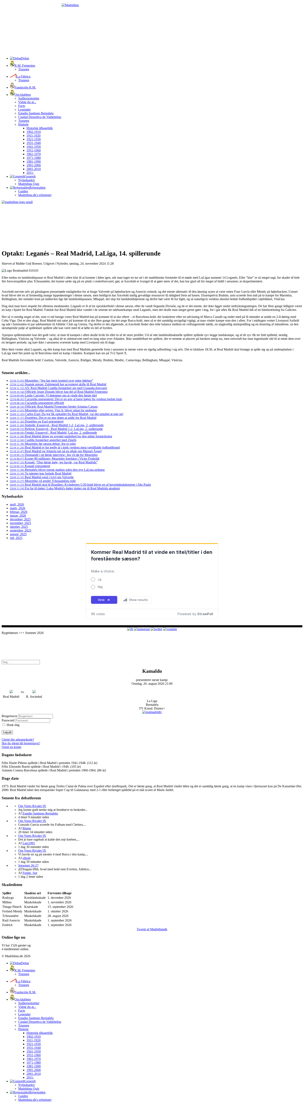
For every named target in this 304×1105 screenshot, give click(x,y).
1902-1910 (33, 132)
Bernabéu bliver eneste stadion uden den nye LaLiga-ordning (57, 469)
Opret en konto (11, 747)
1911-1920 (33, 135)
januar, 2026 (18, 515)
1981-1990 (33, 161)
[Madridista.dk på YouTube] (170, 629)
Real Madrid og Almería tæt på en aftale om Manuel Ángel (56, 451)
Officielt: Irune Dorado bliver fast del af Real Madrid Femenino (59, 391)
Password (8, 720)
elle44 (26, 858)
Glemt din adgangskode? (18, 739)
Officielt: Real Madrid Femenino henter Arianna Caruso (54, 406)
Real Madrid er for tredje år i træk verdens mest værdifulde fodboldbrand (65, 447)
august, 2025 (18, 534)
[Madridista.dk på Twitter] (156, 629)
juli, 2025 (16, 538)
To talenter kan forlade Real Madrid (40, 473)
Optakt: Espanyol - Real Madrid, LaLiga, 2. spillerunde (53, 432)
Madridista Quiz (28, 184)
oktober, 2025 (19, 526)
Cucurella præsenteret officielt (37, 403)
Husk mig (13, 725)
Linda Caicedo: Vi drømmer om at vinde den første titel (53, 395)
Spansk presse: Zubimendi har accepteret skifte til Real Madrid (58, 384)
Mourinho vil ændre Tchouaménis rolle (43, 481)
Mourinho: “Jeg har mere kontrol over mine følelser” (51, 380)
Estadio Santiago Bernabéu (36, 113)
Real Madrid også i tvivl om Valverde (42, 477)
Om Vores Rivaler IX (32, 806)
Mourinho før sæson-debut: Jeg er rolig (43, 443)
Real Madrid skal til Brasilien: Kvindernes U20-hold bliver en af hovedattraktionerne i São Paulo (80, 484)
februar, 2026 (18, 512)
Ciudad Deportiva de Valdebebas (39, 117)
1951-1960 (33, 150)
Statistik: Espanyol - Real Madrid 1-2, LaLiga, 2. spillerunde (57, 425)
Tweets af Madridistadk (152, 929)
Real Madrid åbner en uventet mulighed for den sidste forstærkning (61, 436)
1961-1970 (33, 154)
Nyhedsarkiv (26, 180)
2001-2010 (33, 169)
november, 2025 (20, 523)
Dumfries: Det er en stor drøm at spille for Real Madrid (53, 417)
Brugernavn (9, 716)
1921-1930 (33, 139)
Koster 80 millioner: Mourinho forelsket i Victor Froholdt (54, 458)
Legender (24, 109)
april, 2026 (17, 504)
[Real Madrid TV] (152, 712)
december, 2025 (20, 519)
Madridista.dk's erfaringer (34, 195)
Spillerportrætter (28, 98)
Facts (21, 106)
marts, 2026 (17, 508)
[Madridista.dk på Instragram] (142, 629)
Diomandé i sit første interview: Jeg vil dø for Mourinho (54, 455)
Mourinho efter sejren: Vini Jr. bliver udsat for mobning (53, 410)
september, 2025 (20, 530)
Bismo (27, 828)
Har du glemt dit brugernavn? (21, 743)
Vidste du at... (27, 102)
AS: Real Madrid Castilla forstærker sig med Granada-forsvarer (58, 388)
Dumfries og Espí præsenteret (36, 421)
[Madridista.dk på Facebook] (130, 629)
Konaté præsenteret (30, 466)
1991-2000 (33, 165)
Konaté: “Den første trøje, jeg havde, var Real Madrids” (54, 462)
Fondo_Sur (30, 873)
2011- (30, 172)
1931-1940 (33, 143)
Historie (23, 124)
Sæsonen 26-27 (28, 865)
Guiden (23, 191)
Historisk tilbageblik (39, 128)
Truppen (23, 69)
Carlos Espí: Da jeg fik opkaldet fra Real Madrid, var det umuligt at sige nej (66, 414)
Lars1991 (29, 843)
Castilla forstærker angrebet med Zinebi (43, 440)
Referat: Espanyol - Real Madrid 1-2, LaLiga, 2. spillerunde (56, 429)
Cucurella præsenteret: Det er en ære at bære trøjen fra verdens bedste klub (66, 399)
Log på (7, 732)
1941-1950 (33, 146)
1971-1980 (33, 158)
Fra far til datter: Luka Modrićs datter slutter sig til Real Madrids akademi (65, 488)
